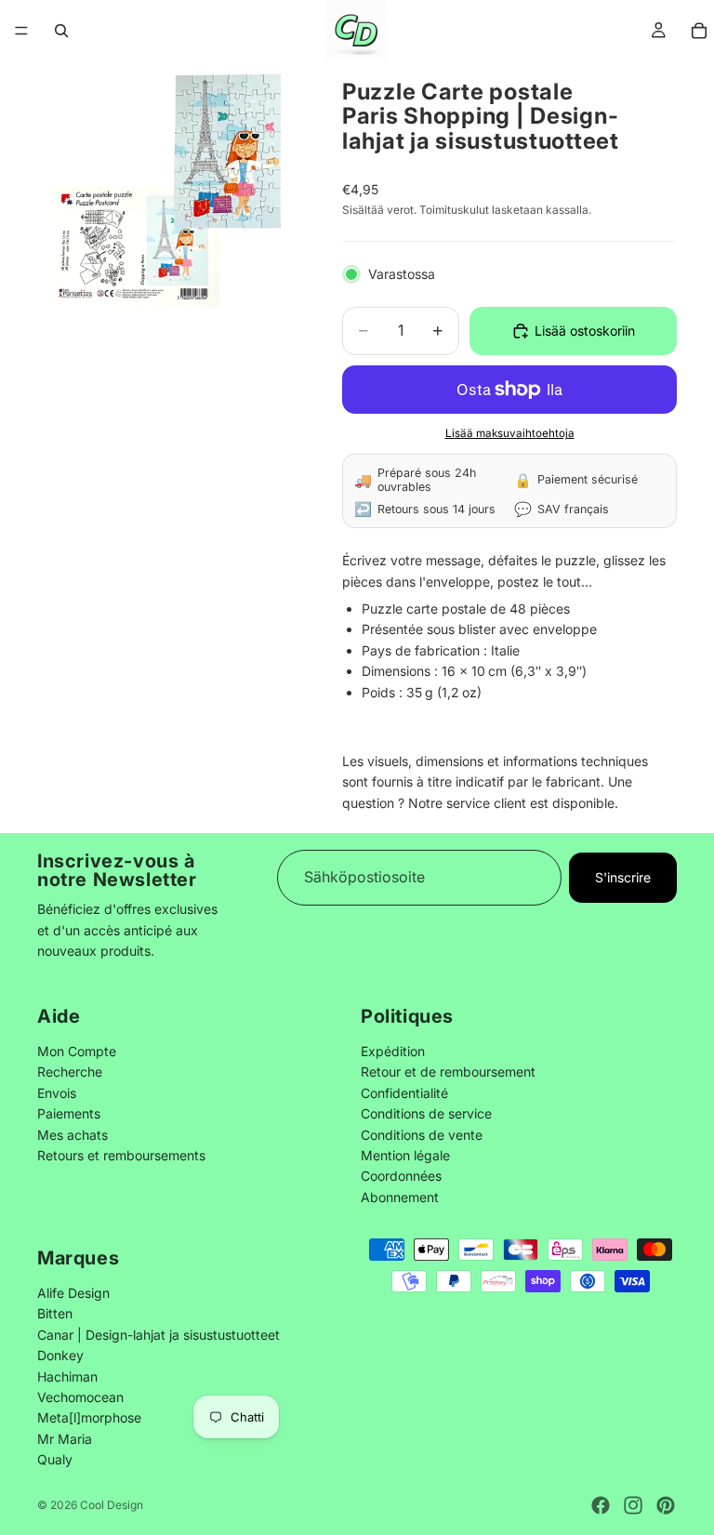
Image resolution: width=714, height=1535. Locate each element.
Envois (56, 1093)
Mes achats (72, 1135)
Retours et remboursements (121, 1155)
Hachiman (67, 1375)
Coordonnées (401, 1176)
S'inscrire (623, 876)
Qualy (55, 1459)
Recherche (69, 1072)
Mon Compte (76, 1051)
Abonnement (400, 1197)
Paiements (68, 1114)
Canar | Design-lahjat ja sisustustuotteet (158, 1334)
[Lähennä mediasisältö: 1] (167, 191)
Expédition (393, 1051)
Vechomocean (80, 1396)
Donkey (60, 1355)
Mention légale (405, 1155)
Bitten (55, 1313)
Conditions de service (426, 1114)
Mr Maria (64, 1438)
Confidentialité (404, 1093)
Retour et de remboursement (448, 1072)
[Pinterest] (665, 1505)
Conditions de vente (422, 1135)
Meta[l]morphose (89, 1417)
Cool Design (111, 1505)
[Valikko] (21, 30)
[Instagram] (633, 1505)
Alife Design (73, 1292)
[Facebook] (600, 1505)
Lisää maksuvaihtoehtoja (510, 433)
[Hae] (61, 30)
